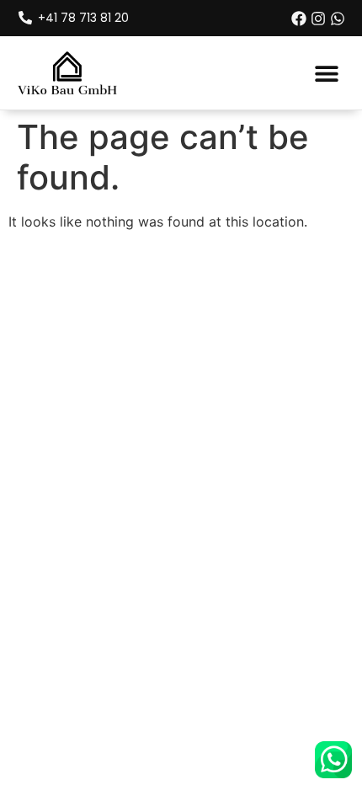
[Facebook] (298, 18)
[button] (326, 73)
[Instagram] (318, 18)
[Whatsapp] (337, 18)
